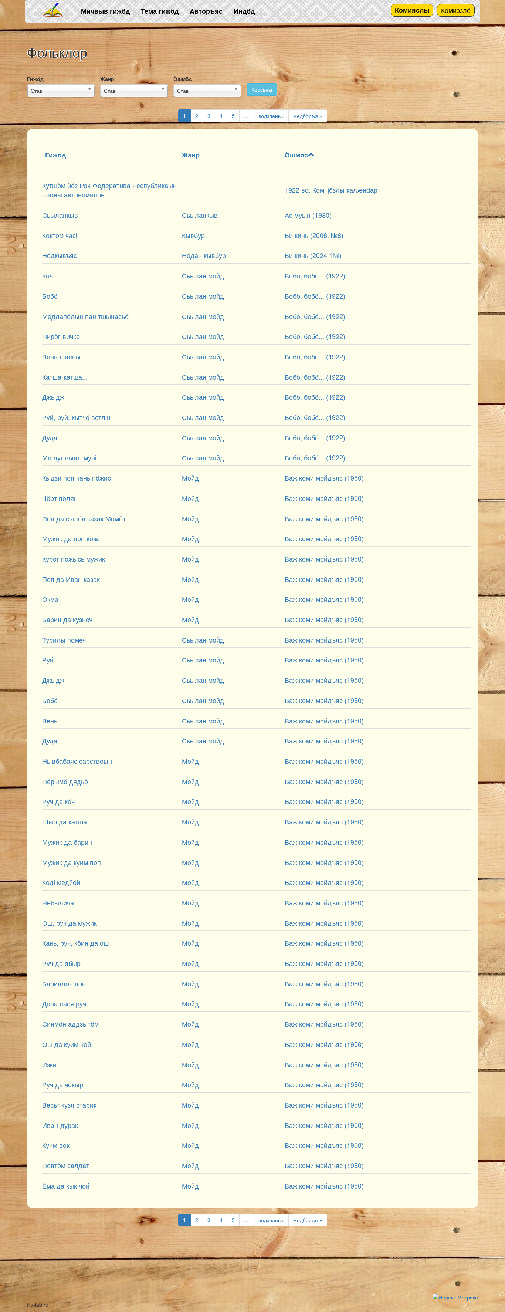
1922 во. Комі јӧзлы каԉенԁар (331, 189)
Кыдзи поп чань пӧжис (76, 477)
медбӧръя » (307, 115)
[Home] (53, 10)
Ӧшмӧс (182, 78)
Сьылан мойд (203, 275)
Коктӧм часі (59, 235)
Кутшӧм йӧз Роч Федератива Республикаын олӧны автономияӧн (109, 190)
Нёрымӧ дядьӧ (65, 781)
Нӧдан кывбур (204, 255)
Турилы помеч (64, 639)
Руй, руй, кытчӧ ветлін (76, 417)
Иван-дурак (60, 1125)
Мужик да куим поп (71, 862)
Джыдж (53, 396)
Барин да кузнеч (67, 619)
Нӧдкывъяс (59, 255)
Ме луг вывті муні (69, 457)
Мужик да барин (67, 842)
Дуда (49, 437)
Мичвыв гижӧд (105, 11)
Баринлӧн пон (64, 983)
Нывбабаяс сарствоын (77, 761)
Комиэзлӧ (456, 10)
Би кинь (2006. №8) (314, 235)
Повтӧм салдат (65, 1165)
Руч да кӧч (58, 801)
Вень (49, 720)
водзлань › (271, 115)
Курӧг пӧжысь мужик (73, 558)
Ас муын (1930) (308, 215)
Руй (48, 659)
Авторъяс (206, 11)
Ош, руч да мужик (69, 923)
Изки (49, 1064)
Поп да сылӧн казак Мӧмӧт (84, 518)
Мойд (190, 477)
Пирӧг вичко (61, 336)
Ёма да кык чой (65, 1185)
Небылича (58, 902)
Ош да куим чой (66, 1044)
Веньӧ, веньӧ (62, 356)
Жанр (107, 78)
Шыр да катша (64, 821)
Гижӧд (35, 78)
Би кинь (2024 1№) (313, 255)
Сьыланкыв (60, 215)
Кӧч (47, 275)
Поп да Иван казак (71, 579)
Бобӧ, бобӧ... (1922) (315, 275)
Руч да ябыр (61, 963)
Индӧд (244, 11)
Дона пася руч (64, 1003)
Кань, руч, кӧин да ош (75, 942)
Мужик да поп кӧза (71, 538)
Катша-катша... (65, 377)
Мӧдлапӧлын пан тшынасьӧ (85, 316)
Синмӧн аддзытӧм (70, 1023)
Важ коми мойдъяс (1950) (324, 477)
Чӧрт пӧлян (60, 498)
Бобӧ (50, 296)
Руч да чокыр (62, 1084)
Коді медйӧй (61, 882)
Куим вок (56, 1145)
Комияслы (412, 10)
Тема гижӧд (160, 11)
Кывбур (193, 235)
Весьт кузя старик (69, 1104)
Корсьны (261, 89)
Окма (50, 599)
